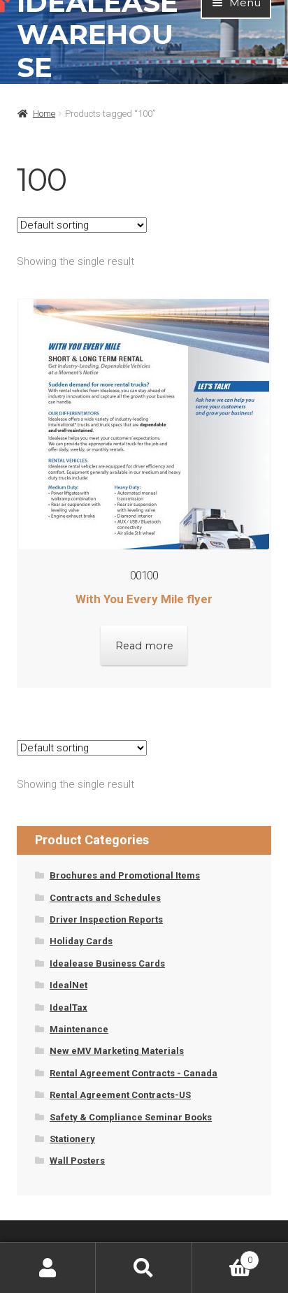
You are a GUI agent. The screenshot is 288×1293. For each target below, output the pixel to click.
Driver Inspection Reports (106, 919)
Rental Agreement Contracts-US (120, 1095)
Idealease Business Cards (107, 963)
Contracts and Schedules (105, 898)
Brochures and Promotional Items (125, 875)
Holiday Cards (81, 941)
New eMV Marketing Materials (117, 1051)
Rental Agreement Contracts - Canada (133, 1073)
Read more (144, 646)
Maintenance (79, 1029)
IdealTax (68, 1007)
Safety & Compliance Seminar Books (131, 1117)
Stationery (72, 1139)
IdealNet (68, 985)
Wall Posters (77, 1160)
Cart (222, 1255)
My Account (48, 1268)
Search (144, 1268)
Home (44, 113)
